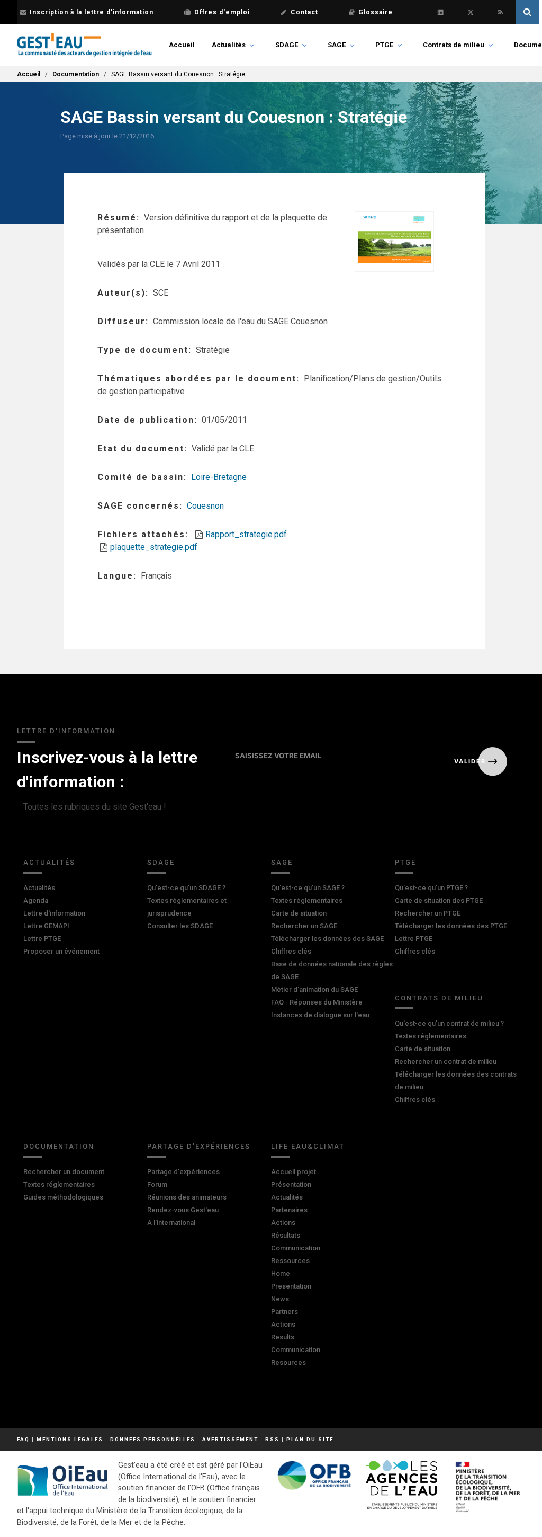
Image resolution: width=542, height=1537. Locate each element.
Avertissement (230, 1439)
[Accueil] (84, 45)
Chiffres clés (291, 951)
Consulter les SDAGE (180, 926)
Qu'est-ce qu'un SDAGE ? (186, 888)
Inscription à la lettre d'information (91, 12)
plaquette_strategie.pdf (153, 547)
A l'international (171, 1223)
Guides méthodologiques (63, 1197)
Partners (284, 1312)
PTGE (384, 45)
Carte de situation (299, 913)
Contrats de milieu (453, 45)
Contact (304, 12)
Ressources (290, 1261)
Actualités (229, 45)
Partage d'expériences (198, 1146)
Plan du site (309, 1439)
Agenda (35, 900)
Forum (157, 1184)
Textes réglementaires (306, 900)
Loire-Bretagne (219, 477)
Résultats (285, 1235)
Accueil (182, 45)
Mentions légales (70, 1439)
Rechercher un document (63, 1172)
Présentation (291, 1184)
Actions (283, 1223)
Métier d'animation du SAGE (314, 989)
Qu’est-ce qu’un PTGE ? (431, 888)
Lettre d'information (54, 913)
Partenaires (289, 1210)
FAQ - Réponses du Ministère (317, 1002)
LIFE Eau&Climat (308, 1146)
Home (280, 1273)
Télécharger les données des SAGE (327, 939)
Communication (295, 1248)
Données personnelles (152, 1439)
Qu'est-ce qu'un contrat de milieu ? (449, 1023)
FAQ (23, 1439)
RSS (272, 1439)
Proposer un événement (61, 951)
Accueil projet (293, 1172)
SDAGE (286, 45)
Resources (288, 1362)
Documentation (75, 74)
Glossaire (375, 12)
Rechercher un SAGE (304, 926)
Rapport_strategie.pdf (246, 534)
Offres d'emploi (222, 12)
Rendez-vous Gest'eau (183, 1210)
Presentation (291, 1286)
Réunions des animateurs (187, 1197)
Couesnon (205, 506)
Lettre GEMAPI (46, 926)
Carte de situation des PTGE (439, 900)
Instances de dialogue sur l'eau (320, 1015)
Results (282, 1337)
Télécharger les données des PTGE (451, 926)
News (280, 1299)
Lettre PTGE (42, 939)
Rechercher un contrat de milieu (445, 1061)
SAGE (337, 45)
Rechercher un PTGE (427, 913)
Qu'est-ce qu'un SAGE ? (308, 888)
